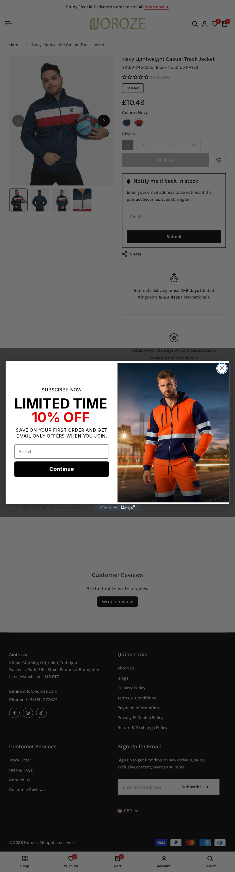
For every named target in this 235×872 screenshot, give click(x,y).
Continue (61, 468)
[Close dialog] (222, 368)
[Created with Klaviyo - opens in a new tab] (117, 507)
